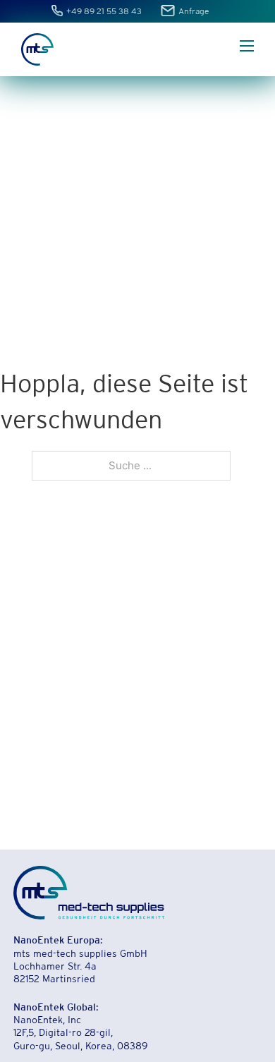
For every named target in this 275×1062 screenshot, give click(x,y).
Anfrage (193, 12)
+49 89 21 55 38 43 (104, 12)
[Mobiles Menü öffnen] (247, 46)
